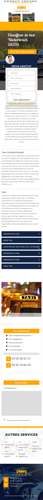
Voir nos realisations (22, 51)
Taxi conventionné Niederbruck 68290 (22, 446)
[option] (15, 20)
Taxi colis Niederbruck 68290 (36, 448)
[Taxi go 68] (21, 8)
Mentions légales (31, 496)
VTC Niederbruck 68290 (9, 444)
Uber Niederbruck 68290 (9, 454)
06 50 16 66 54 (30, 1)
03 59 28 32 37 (13, 1)
